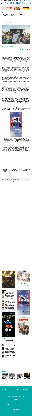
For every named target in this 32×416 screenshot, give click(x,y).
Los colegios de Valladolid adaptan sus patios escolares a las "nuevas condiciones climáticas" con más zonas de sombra (16, 18)
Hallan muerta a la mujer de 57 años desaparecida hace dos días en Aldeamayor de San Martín (10, 341)
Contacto (23, 396)
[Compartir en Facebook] (21, 49)
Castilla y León (10, 0)
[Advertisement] (16, 162)
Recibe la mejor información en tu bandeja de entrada (10, 181)
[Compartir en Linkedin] (28, 49)
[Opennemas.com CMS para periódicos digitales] (16, 410)
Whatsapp (14, 179)
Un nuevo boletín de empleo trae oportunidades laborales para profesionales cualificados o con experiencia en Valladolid (10, 293)
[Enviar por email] (19, 49)
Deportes (17, 0)
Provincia (6, 0)
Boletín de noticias (14, 396)
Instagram (17, 179)
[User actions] (31, 0)
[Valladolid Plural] (16, 3)
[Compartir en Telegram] (26, 49)
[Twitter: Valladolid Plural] (10, 46)
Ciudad (4, 0)
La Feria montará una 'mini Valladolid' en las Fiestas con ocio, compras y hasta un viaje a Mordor (10, 304)
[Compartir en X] (22, 49)
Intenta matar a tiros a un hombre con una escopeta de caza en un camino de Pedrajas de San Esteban (10, 356)
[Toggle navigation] (1, 3)
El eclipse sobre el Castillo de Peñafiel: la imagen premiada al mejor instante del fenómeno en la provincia (27, 379)
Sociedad (20, 0)
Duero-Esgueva (16, 394)
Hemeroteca (9, 396)
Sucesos (14, 0)
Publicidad (19, 396)
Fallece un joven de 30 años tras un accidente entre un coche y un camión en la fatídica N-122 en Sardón (10, 349)
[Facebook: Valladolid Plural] (11, 46)
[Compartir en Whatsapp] (29, 49)
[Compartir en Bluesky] (24, 49)
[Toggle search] (30, 3)
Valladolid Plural (7, 46)
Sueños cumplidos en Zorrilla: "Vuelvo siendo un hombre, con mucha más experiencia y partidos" (10, 308)
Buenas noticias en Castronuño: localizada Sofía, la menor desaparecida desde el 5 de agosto (10, 345)
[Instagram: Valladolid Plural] (12, 46)
